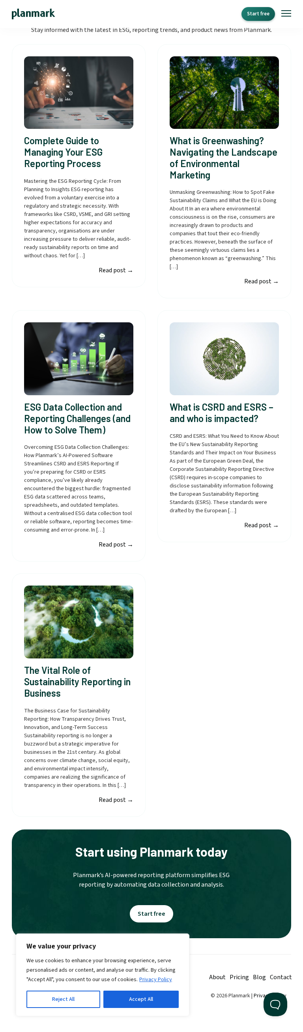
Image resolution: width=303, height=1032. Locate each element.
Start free (258, 13)
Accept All (141, 999)
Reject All (63, 999)
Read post (116, 270)
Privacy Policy (155, 980)
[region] (102, 974)
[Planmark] (33, 14)
